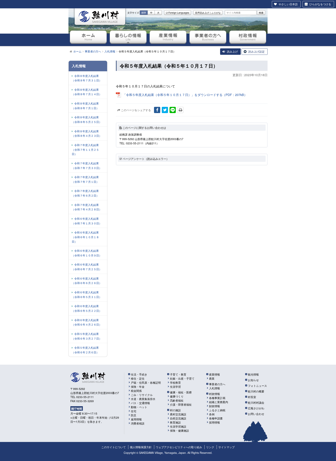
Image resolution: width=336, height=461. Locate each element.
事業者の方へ (207, 37)
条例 (211, 414)
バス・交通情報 (140, 403)
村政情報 (247, 37)
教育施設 (175, 422)
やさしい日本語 (288, 4)
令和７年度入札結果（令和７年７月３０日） (87, 165)
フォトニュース (257, 386)
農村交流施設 (178, 414)
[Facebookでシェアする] (157, 110)
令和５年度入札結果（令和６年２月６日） (85, 350)
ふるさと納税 (217, 410)
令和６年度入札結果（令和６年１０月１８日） (85, 236)
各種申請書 (216, 418)
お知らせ (253, 380)
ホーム (88, 37)
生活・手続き (139, 374)
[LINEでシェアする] (173, 110)
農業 (211, 378)
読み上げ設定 (256, 51)
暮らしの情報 (128, 37)
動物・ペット (139, 407)
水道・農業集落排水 (143, 399)
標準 (143, 12)
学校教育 (175, 382)
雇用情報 (136, 419)
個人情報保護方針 (141, 447)
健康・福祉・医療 (181, 392)
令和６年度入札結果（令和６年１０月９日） (87, 253)
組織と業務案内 (218, 402)
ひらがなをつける (320, 4)
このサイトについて (113, 447)
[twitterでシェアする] (165, 110)
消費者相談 (137, 423)
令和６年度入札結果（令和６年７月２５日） (87, 266)
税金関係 (136, 391)
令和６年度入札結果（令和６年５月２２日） (87, 308)
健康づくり (177, 396)
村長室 (252, 397)
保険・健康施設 (179, 430)
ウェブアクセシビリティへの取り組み (179, 447)
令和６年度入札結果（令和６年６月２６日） (87, 280)
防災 (133, 415)
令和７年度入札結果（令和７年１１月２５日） (85, 149)
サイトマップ (226, 447)
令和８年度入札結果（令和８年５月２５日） (87, 119)
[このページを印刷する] (180, 110)
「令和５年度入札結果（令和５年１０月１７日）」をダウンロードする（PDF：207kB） (185, 94)
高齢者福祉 (177, 400)
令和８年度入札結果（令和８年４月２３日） (87, 133)
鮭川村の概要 (256, 391)
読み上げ (232, 51)
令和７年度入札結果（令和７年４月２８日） (87, 207)
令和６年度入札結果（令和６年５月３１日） (87, 294)
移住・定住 (137, 378)
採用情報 (214, 422)
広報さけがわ (256, 408)
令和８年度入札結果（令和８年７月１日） (85, 105)
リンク (210, 447)
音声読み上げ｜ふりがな (208, 12)
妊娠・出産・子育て (182, 378)
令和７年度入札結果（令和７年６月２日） (85, 193)
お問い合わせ (256, 414)
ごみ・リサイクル (142, 395)
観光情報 (253, 374)
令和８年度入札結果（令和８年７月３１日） (87, 78)
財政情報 (214, 406)
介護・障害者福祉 (181, 404)
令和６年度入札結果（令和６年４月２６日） (87, 322)
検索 (261, 12)
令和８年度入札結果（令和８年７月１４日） (87, 92)
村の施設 (175, 410)
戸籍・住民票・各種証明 (146, 382)
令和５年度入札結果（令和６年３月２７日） (87, 336)
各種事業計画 (217, 398)
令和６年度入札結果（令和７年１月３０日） (87, 221)
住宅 (133, 411)
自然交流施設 (178, 418)
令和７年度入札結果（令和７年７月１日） (85, 179)
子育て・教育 (178, 374)
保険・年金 (137, 387)
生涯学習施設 (178, 426)
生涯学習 (175, 387)
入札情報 (214, 388)
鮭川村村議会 (256, 402)
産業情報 (168, 37)
